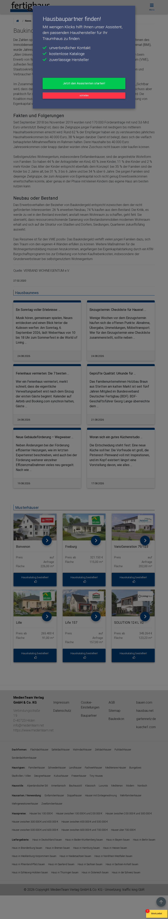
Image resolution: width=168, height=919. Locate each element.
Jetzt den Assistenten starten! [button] (84, 83)
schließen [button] (84, 95)
